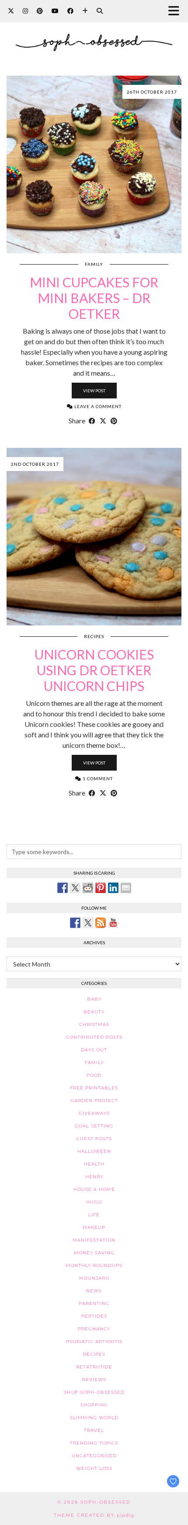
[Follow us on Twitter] (88, 923)
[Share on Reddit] (88, 888)
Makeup (94, 1227)
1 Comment (97, 778)
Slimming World (94, 1417)
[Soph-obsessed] (94, 31)
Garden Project (94, 1100)
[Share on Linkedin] (113, 888)
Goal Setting (94, 1126)
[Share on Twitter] (75, 888)
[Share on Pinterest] (113, 420)
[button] (176, 11)
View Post (94, 390)
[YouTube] (55, 10)
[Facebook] (70, 10)
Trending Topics (94, 1443)
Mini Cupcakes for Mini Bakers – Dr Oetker (94, 297)
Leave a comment (97, 406)
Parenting (94, 1303)
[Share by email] (126, 888)
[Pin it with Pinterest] (100, 888)
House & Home (94, 1189)
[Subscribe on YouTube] (113, 923)
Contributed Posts (94, 1037)
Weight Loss (94, 1468)
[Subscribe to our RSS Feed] (100, 923)
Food (94, 1075)
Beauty (94, 1012)
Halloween (94, 1151)
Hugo (94, 1202)
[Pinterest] (40, 10)
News (94, 1291)
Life (94, 1215)
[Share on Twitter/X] (102, 420)
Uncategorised (94, 1456)
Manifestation (94, 1240)
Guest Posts (94, 1138)
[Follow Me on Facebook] (75, 923)
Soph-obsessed (105, 1502)
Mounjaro (94, 1278)
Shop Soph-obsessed (94, 1392)
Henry (94, 1177)
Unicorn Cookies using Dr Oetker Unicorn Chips (94, 670)
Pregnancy (94, 1329)
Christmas (94, 1024)
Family (94, 264)
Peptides (94, 1316)
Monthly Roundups (94, 1265)
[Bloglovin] (85, 10)
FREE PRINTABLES (94, 1088)
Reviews (94, 1379)
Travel (94, 1430)
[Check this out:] (62, 888)
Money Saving (94, 1253)
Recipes (94, 636)
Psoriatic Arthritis (94, 1341)
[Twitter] (11, 10)
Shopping (94, 1405)
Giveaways (94, 1113)
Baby (94, 999)
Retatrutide (94, 1367)
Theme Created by (94, 1515)
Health (94, 1164)
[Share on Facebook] (92, 420)
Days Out (94, 1050)
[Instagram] (25, 10)
